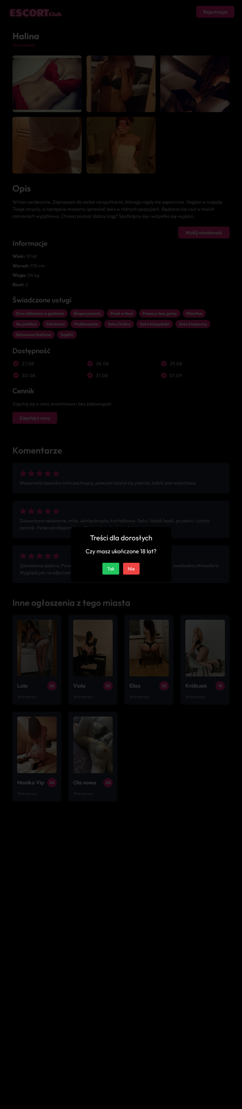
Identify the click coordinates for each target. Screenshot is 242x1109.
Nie (131, 569)
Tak (111, 569)
